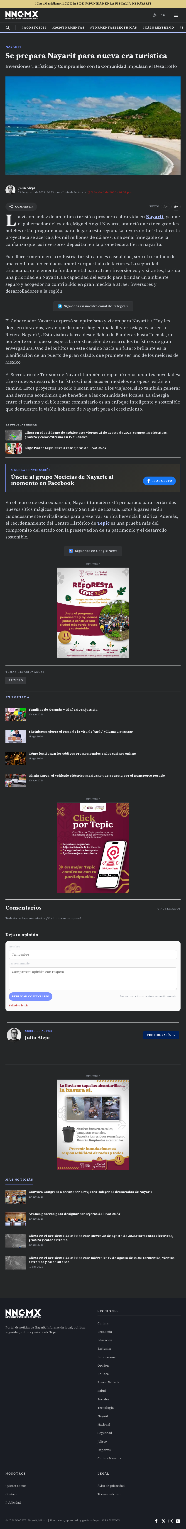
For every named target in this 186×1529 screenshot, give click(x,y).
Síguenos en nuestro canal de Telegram (96, 306)
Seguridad (105, 1433)
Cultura (103, 1323)
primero (16, 680)
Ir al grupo (162, 481)
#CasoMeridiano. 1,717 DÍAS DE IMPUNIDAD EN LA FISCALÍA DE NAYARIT (92, 3)
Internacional (107, 1357)
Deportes (104, 1450)
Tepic (103, 523)
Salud (102, 1391)
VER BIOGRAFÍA (159, 1035)
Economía (105, 1332)
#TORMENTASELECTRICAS (113, 27)
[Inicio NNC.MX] (21, 15)
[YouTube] (178, 1521)
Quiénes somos (15, 1486)
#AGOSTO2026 (34, 27)
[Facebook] (156, 1521)
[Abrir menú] (176, 15)
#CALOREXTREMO (158, 27)
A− (166, 206)
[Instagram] (170, 1521)
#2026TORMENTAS (68, 27)
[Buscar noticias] (7, 27)
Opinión (103, 1366)
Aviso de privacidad (111, 1486)
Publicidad (13, 1503)
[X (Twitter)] (163, 1521)
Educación (105, 1340)
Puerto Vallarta (108, 1382)
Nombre (14, 946)
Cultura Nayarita (109, 1458)
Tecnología (106, 1408)
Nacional (104, 1424)
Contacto (11, 1494)
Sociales (103, 1399)
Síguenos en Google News (96, 551)
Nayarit (13, 47)
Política (103, 1374)
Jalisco (102, 1441)
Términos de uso (109, 1494)
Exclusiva (104, 1348)
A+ (176, 206)
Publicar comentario (30, 996)
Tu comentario (19, 963)
